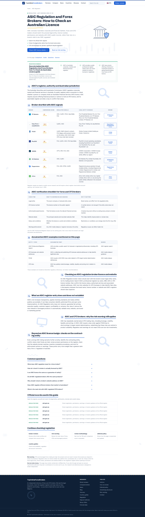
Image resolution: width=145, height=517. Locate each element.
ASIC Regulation (36, 8)
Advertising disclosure (106, 490)
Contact (83, 3)
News (62, 3)
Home (28, 8)
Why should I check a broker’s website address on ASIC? (45, 381)
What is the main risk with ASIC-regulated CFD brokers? (45, 389)
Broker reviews (119, 3)
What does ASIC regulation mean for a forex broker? (44, 364)
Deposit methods (85, 500)
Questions (51, 57)
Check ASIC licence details (38, 50)
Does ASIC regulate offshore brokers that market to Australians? (48, 385)
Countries (69, 3)
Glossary (76, 3)
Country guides (84, 495)
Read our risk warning (58, 50)
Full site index (83, 505)
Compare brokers (85, 484)
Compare (55, 3)
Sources (57, 57)
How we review (104, 484)
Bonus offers (83, 502)
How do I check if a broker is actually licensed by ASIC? (45, 368)
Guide (45, 57)
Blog (81, 490)
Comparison (38, 57)
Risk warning (103, 492)
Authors (102, 482)
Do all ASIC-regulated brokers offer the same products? (45, 376)
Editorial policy (104, 487)
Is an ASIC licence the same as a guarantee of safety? (44, 372)
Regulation (83, 497)
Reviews (48, 3)
